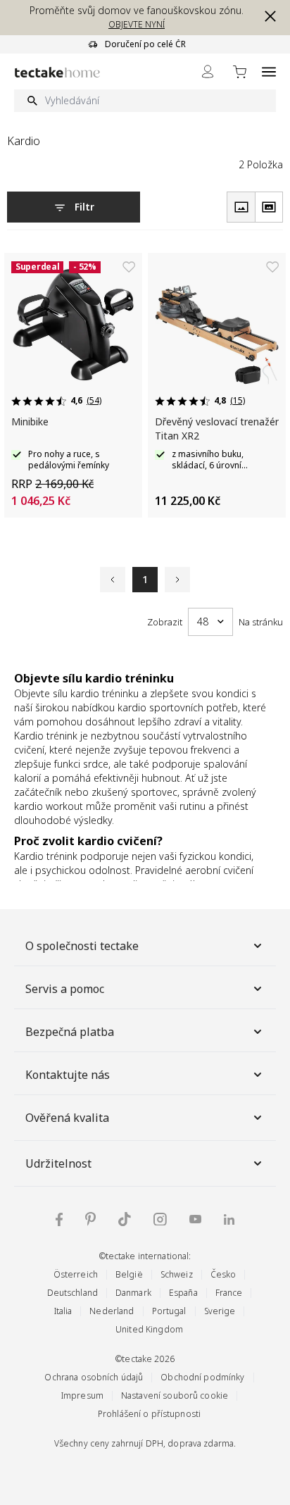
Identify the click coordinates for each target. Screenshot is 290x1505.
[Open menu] (269, 71)
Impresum (82, 1395)
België (129, 1274)
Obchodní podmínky (202, 1377)
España (183, 1293)
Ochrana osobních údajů (93, 1377)
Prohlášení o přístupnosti (149, 1414)
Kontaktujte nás (67, 1074)
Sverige (220, 1311)
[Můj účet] (207, 71)
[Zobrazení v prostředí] (269, 207)
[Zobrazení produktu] (241, 207)
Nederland (111, 1311)
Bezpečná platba (69, 1031)
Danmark (133, 1293)
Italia (63, 1311)
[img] (59, 1219)
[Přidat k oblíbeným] (128, 267)
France (229, 1293)
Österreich (75, 1274)
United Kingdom (149, 1329)
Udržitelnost (58, 1163)
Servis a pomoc (64, 989)
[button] (267, 16)
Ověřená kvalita (67, 1117)
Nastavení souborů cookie (174, 1395)
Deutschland (72, 1293)
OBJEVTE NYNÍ (136, 24)
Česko (223, 1274)
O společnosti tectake (82, 946)
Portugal (169, 1311)
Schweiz (176, 1274)
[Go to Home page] (57, 72)
